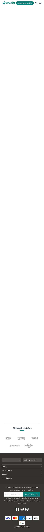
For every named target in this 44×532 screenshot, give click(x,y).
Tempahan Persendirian (25, 3)
